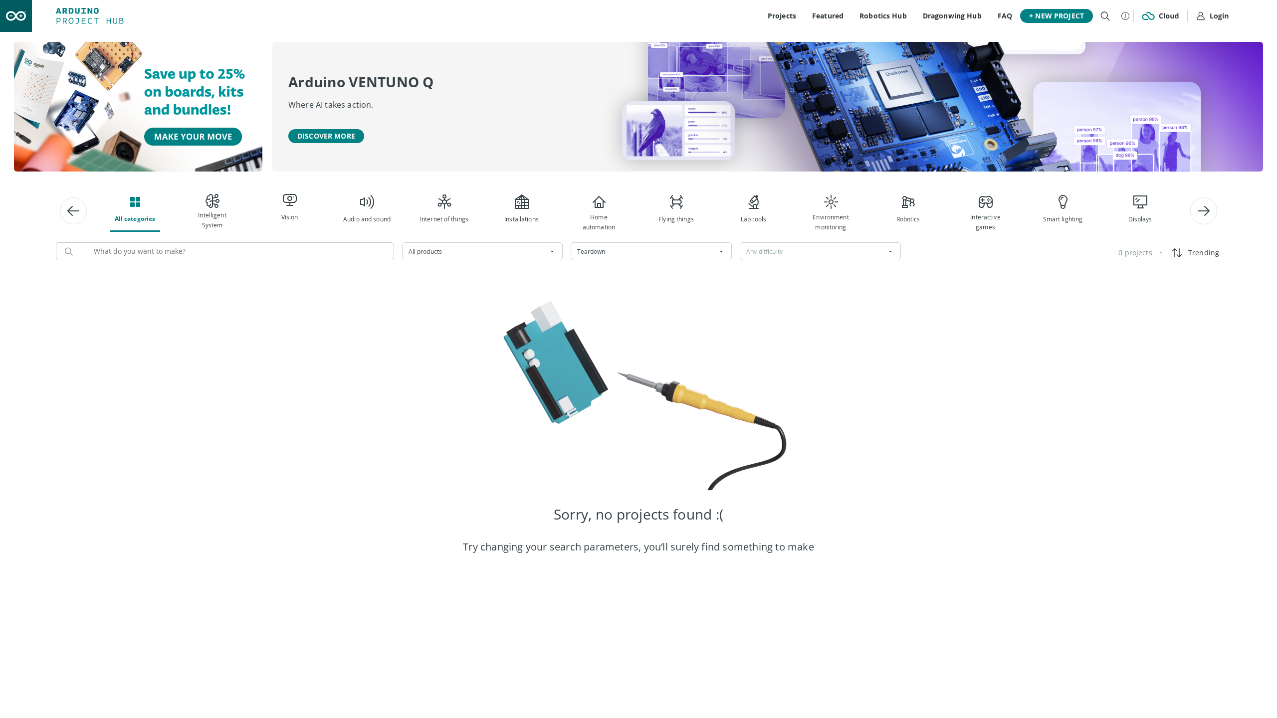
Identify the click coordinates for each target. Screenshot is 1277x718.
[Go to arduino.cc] (16, 16)
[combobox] (482, 251)
